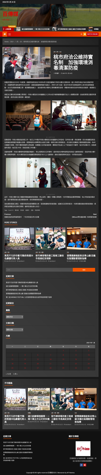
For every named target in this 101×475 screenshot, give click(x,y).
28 (50, 368)
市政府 (22, 210)
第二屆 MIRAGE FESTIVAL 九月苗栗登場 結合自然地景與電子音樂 (29, 297)
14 (50, 359)
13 (38, 359)
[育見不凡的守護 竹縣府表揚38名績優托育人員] (19, 238)
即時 (57, 51)
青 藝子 (57, 73)
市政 (8, 252)
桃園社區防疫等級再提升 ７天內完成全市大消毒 (21, 215)
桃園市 (27, 210)
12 (25, 359)
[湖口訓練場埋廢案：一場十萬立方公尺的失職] (39, 399)
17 (89, 359)
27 (38, 368)
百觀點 (29, 412)
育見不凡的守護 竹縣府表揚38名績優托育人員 (22, 282)
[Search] (81, 34)
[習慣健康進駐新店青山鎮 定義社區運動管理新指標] (82, 238)
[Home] (5, 34)
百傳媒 (10, 14)
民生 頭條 (83, 261)
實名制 (17, 210)
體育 (42, 252)
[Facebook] (81, 464)
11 (12, 359)
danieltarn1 (21, 261)
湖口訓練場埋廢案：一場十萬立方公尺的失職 (23, 29)
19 (25, 364)
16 (76, 359)
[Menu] (9, 34)
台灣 (54, 51)
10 (89, 355)
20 (38, 364)
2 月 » (16, 374)
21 (50, 364)
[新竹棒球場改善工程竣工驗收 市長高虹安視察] (50, 238)
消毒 (32, 210)
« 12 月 (8, 374)
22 (63, 364)
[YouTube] (84, 464)
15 (63, 359)
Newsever (61, 473)
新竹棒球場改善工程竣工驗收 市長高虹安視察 (59, 29)
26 (25, 368)
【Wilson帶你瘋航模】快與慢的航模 (84, 215)
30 (76, 368)
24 (89, 364)
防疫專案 (37, 210)
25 (12, 368)
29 (63, 368)
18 (12, 364)
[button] (9, 34)
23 (76, 364)
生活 (60, 51)
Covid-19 (10, 210)
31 (89, 368)
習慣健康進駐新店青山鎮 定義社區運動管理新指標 (23, 294)
